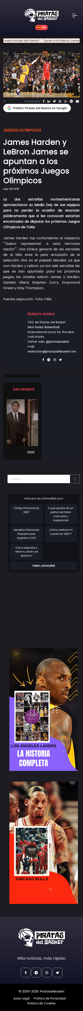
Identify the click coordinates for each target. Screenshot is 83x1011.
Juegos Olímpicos (22, 130)
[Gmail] (60, 101)
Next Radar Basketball (43, 327)
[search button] (75, 479)
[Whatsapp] (65, 101)
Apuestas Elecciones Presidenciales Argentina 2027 (26, 534)
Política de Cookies (41, 1003)
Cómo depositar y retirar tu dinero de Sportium (26, 551)
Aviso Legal (21, 998)
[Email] (77, 101)
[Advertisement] (43, 606)
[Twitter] (54, 101)
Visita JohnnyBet (43, 565)
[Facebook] (43, 101)
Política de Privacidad (50, 998)
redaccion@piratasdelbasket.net (52, 351)
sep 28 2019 (11, 189)
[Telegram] (71, 101)
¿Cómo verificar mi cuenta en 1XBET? (61, 532)
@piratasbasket (57, 341)
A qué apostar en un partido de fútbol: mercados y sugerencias (60, 514)
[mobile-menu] (77, 15)
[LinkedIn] (48, 101)
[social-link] (25, 972)
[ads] (43, 709)
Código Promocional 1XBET (26, 510)
